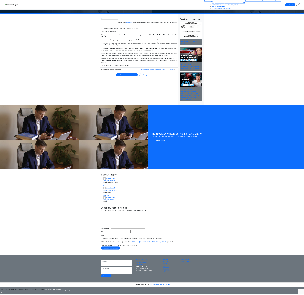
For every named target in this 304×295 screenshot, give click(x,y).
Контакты (278, 1)
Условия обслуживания (159, 242)
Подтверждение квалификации (221, 8)
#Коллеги (165, 69)
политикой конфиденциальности (54, 289)
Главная (206, 1)
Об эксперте (271, 1)
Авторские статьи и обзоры (253, 1)
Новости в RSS (184, 259)
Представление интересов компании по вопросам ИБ (228, 3)
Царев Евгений (110, 188)
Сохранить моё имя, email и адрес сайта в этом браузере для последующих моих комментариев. (132, 238)
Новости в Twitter (185, 261)
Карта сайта (166, 271)
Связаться (290, 5)
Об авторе (166, 267)
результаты (129, 22)
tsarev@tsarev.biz (141, 262)
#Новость (171, 69)
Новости (265, 1)
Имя (102, 231)
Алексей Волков (110, 178)
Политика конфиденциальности (140, 242)
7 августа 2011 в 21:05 (110, 181)
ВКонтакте (139, 265)
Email (102, 235)
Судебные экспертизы (218, 7)
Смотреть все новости (127, 75)
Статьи (165, 263)
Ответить (106, 186)
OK (67, 289)
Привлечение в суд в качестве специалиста (225, 5)
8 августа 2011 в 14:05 (110, 190)
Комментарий (105, 228)
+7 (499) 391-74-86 (141, 260)
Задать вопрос (160, 140)
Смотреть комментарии (150, 75)
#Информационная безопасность (150, 69)
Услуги (211, 1)
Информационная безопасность (111, 69)
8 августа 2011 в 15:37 (110, 200)
